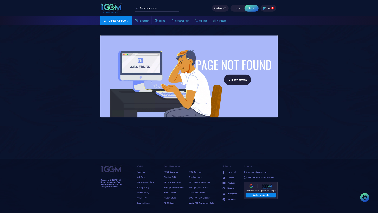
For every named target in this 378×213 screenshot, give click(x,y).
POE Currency (195, 172)
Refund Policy (143, 193)
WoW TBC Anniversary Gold (201, 203)
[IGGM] (111, 12)
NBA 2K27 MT (170, 193)
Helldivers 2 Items (197, 193)
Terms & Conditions (145, 182)
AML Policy (141, 198)
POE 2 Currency (171, 172)
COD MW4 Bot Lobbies (199, 198)
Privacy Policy (143, 187)
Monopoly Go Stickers (199, 187)
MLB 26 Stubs (170, 198)
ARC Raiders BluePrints (199, 182)
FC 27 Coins (169, 203)
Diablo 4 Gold (170, 177)
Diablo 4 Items (195, 177)
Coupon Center (143, 203)
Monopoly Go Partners (174, 187)
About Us (141, 172)
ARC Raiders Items (172, 182)
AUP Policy (141, 177)
